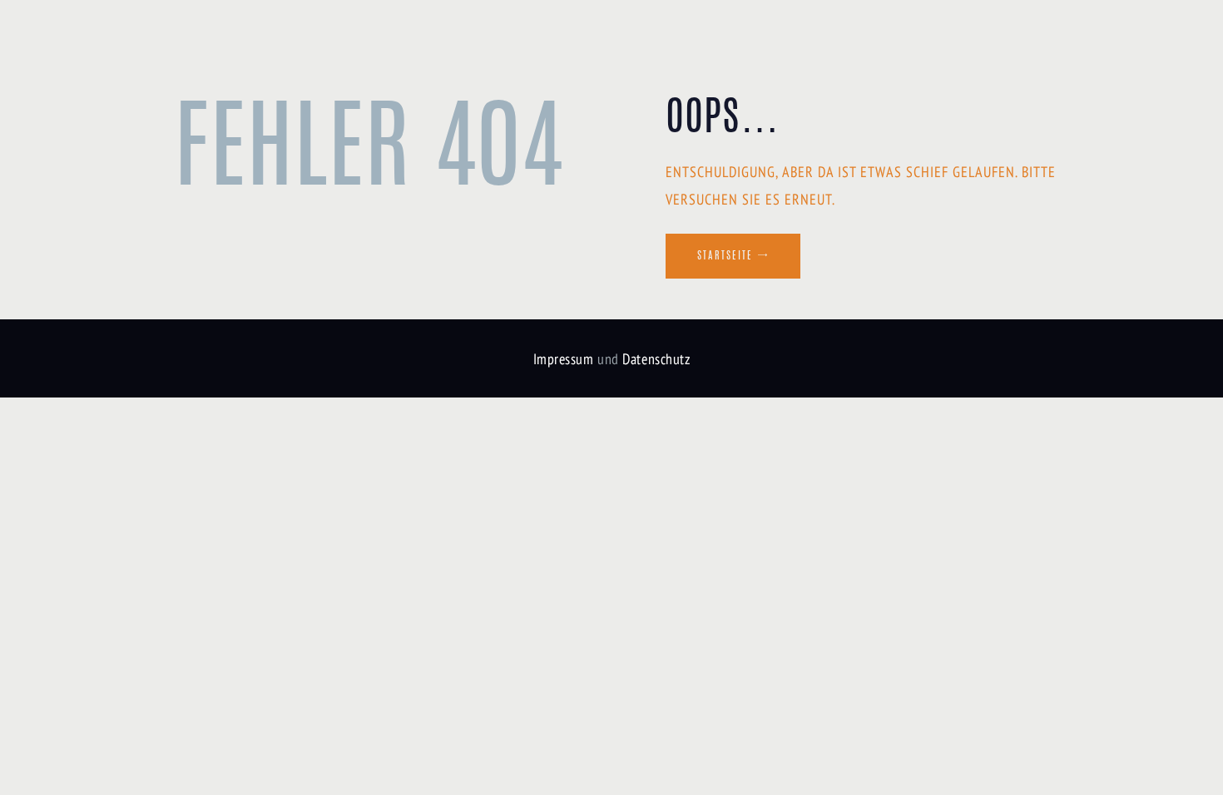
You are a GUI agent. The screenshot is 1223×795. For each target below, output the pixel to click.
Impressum (563, 358)
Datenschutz (656, 358)
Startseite (725, 256)
